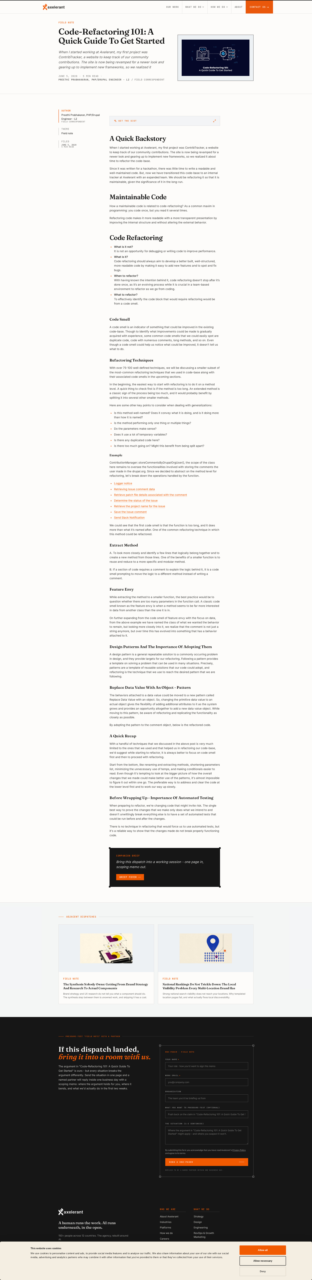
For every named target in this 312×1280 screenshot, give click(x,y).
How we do (218, 7)
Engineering (201, 1227)
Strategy (198, 1216)
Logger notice (123, 483)
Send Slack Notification (129, 517)
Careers (164, 1238)
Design (198, 1222)
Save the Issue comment (130, 512)
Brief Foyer (128, 877)
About (239, 7)
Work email (173, 1075)
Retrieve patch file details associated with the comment (150, 494)
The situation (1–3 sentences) (184, 1124)
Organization (173, 1091)
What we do (193, 7)
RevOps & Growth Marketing (204, 1234)
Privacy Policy (239, 1150)
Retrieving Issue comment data (134, 489)
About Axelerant (169, 1216)
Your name (172, 1059)
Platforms (165, 1227)
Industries (165, 1222)
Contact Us (259, 7)
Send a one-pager (181, 1162)
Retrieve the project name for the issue (139, 506)
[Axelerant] (53, 6)
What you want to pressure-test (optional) (192, 1108)
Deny (263, 1271)
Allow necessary (262, 1260)
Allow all (263, 1250)
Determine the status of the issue (136, 500)
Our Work (172, 7)
